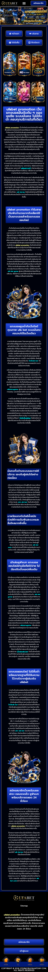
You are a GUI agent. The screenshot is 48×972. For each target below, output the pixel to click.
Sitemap (24, 905)
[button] (24, 3)
